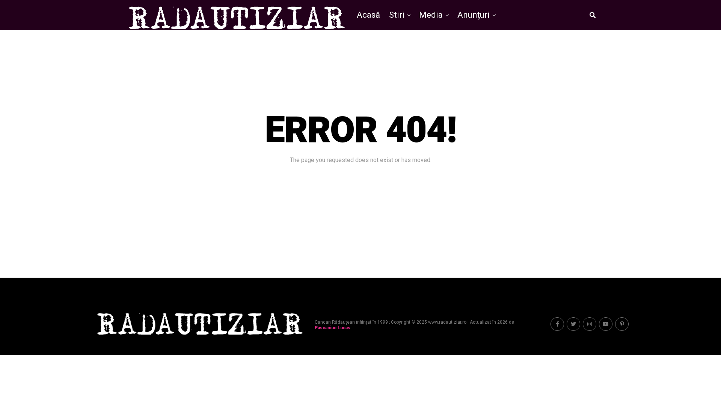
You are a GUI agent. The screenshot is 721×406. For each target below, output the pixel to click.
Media (431, 15)
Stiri (396, 15)
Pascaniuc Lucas (332, 327)
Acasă (368, 15)
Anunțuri (473, 15)
